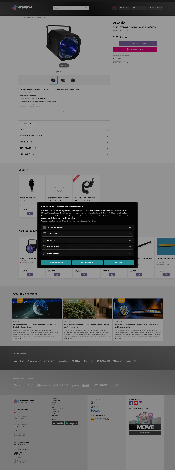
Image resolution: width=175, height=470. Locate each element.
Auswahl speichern (87, 262)
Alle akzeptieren (118, 262)
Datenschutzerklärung (88, 221)
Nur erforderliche (56, 262)
